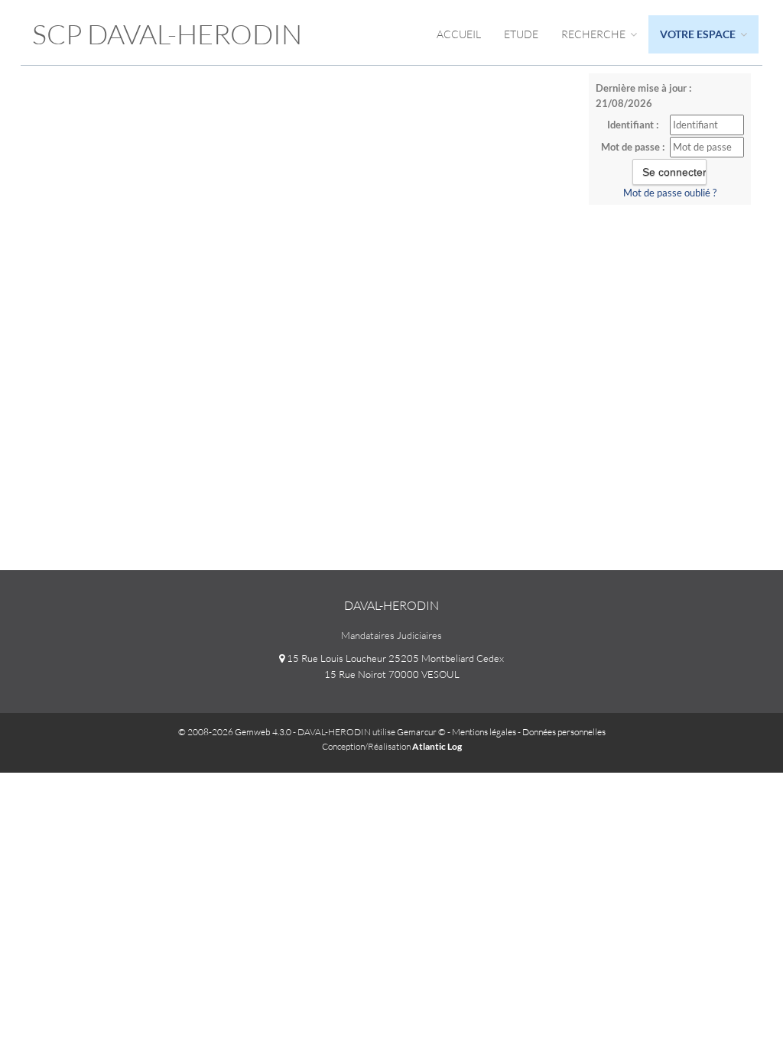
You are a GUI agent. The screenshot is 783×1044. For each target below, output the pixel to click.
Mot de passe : (632, 147)
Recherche (594, 34)
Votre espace (699, 34)
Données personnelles (564, 732)
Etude (521, 34)
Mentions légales (484, 732)
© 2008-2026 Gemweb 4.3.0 (234, 732)
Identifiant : (632, 124)
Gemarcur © (421, 732)
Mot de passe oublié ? (669, 192)
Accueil (459, 34)
